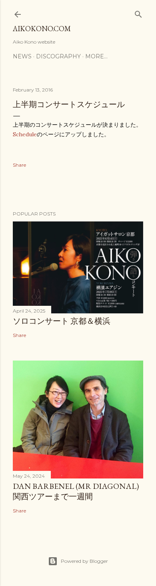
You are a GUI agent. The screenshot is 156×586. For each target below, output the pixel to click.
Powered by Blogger (84, 561)
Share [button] (19, 165)
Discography (58, 56)
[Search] (138, 12)
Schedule (25, 134)
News (22, 56)
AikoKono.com (42, 28)
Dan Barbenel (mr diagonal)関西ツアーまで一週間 (76, 491)
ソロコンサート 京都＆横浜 (61, 321)
